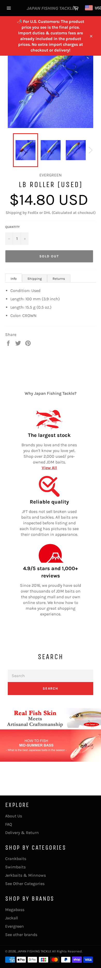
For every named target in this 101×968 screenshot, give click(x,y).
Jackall (11, 917)
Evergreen (14, 926)
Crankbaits (15, 858)
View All (49, 467)
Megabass (14, 909)
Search (51, 688)
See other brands (21, 934)
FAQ (8, 824)
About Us (13, 815)
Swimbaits (15, 866)
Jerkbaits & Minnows (25, 875)
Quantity (12, 227)
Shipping (34, 279)
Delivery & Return (22, 832)
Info (14, 279)
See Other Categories (25, 883)
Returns (59, 279)
